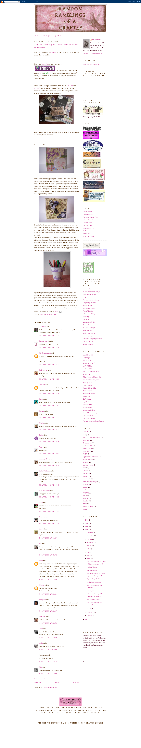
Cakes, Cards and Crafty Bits (92, 377)
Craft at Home (87, 211)
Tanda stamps (87, 231)
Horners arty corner (89, 393)
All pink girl (86, 358)
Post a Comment (39, 679)
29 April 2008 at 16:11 (49, 347)
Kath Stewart (43, 370)
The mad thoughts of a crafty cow (93, 421)
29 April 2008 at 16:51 (49, 393)
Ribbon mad (86, 234)
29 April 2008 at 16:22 (49, 364)
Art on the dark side (89, 322)
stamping (85, 501)
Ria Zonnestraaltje (45, 353)
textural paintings (88, 506)
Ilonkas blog (86, 396)
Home (37, 36)
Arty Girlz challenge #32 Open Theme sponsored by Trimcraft (56, 46)
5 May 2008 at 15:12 (48, 661)
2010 (87, 523)
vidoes (85, 509)
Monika (41, 423)
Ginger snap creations (89, 303)
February (90, 612)
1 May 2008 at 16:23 (48, 538)
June (88, 552)
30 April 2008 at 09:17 (49, 497)
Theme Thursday (88, 311)
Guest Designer (87, 446)
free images (86, 473)
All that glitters (87, 360)
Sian (40, 543)
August (89, 546)
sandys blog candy (92, 570)
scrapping (86, 493)
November (90, 536)
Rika (40, 667)
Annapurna (42, 599)
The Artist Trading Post (90, 217)
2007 (87, 619)
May (88, 555)
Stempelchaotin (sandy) (90, 413)
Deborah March (44, 341)
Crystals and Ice (88, 214)
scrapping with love (89, 410)
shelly (41, 643)
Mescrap (42, 585)
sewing (85, 495)
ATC (84, 435)
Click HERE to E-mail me (91, 64)
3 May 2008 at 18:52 (48, 555)
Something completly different (92, 339)
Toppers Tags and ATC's (90, 457)
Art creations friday (89, 314)
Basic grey (86, 440)
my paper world (87, 404)
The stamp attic (87, 225)
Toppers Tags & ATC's (94, 599)
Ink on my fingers (88, 336)
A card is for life (88, 355)
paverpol (85, 487)
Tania (41, 435)
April (89, 559)
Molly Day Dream (88, 236)
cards (84, 468)
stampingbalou (43, 459)
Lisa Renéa (42, 326)
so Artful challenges (89, 327)
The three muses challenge (91, 300)
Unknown (42, 384)
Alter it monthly (88, 344)
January (89, 615)
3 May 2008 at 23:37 (48, 611)
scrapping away (87, 407)
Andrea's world (87, 369)
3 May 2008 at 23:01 (48, 594)
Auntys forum (87, 374)
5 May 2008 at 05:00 (48, 649)
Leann (41, 628)
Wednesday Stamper (89, 308)
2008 (87, 530)
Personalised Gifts (88, 228)
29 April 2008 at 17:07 (49, 405)
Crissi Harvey (97, 39)
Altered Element (88, 220)
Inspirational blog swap (94, 582)
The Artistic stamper (89, 418)
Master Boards (87, 448)
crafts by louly (87, 382)
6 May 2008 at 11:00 (48, 673)
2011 (87, 520)
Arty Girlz (53, 52)
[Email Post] (60, 311)
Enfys (41, 502)
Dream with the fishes (89, 388)
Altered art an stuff (89, 363)
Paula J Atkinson (44, 471)
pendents (85, 490)
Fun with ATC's (88, 341)
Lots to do (86, 319)
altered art (86, 462)
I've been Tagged (92, 567)
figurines (85, 470)
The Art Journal (88, 415)
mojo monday (87, 289)
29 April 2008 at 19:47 (49, 453)
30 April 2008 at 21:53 (49, 523)
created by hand (87, 305)
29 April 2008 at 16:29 (49, 379)
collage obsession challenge (91, 292)
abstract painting (88, 459)
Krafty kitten (87, 399)
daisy (40, 529)
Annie (41, 560)
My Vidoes (57, 36)
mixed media (87, 479)
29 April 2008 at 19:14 (49, 429)
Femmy (41, 411)
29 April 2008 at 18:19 (49, 417)
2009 (87, 526)
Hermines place (87, 391)
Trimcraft (37, 88)
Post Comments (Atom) (50, 687)
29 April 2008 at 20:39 (49, 465)
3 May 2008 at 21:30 (48, 579)
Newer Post (37, 682)
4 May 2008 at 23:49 (48, 638)
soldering (85, 498)
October (89, 539)
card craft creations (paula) (91, 380)
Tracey (41, 517)
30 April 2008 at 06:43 (49, 485)
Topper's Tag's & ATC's (94, 579)
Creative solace (87, 385)
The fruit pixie (87, 223)
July (88, 549)
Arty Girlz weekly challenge (91, 437)
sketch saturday (87, 325)
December (90, 533)
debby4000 (42, 616)
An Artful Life (87, 366)
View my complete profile (92, 53)
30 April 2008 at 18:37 (49, 511)
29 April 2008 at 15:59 (49, 335)
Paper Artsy (86, 451)
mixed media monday (89, 294)
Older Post (76, 682)
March (89, 609)
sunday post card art (89, 333)
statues (85, 504)
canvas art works (88, 465)
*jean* (41, 447)
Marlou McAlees (44, 490)
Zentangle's (90, 591)
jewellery (85, 476)
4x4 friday (86, 316)
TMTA (85, 297)
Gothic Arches (87, 330)
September (90, 542)
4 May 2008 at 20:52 (48, 623)
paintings (85, 484)
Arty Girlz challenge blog (91, 371)
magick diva (86, 402)
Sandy (41, 399)
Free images (46, 36)
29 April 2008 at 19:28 (49, 441)
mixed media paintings (90, 482)
